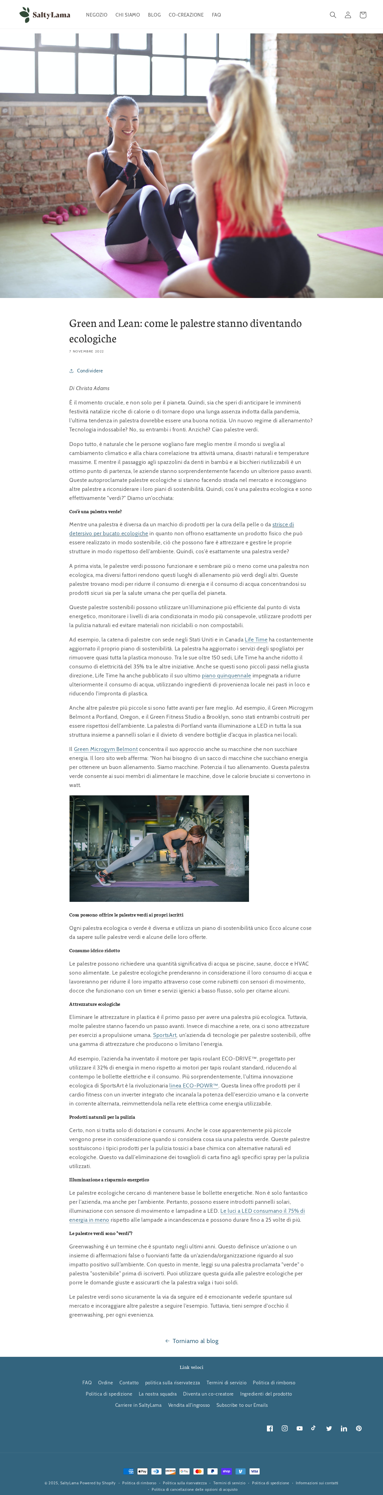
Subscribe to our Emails (242, 1405)
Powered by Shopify (98, 1483)
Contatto (129, 1382)
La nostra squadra (158, 1394)
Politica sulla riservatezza (185, 1483)
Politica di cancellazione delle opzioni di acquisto (195, 1489)
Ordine (105, 1382)
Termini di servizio (227, 1382)
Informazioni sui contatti (317, 1483)
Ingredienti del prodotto (266, 1394)
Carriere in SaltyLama (138, 1405)
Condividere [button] (90, 371)
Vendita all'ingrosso (189, 1405)
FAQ (87, 1382)
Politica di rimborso (274, 1382)
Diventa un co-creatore (208, 1394)
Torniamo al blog (196, 1340)
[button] (333, 15)
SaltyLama (69, 1483)
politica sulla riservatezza (172, 1382)
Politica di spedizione (109, 1394)
